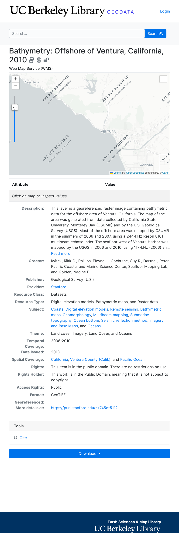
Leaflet (117, 172)
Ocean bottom (86, 320)
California (59, 359)
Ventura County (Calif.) (90, 359)
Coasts (57, 309)
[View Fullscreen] (163, 79)
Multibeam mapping (110, 314)
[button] (15, 79)
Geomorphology (77, 314)
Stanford (58, 287)
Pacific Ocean (132, 359)
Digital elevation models (86, 309)
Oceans (94, 326)
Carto (165, 172)
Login (165, 11)
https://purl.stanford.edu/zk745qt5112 (84, 407)
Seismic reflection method (124, 320)
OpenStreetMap (135, 172)
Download (88, 453)
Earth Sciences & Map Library (134, 522)
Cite (23, 437)
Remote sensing (124, 309)
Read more (60, 253)
